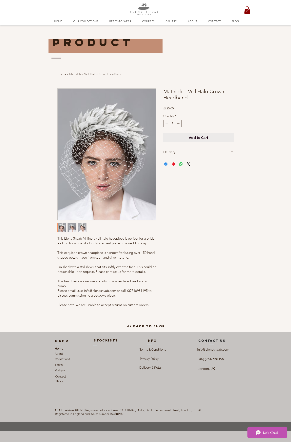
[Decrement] (166, 123)
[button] (247, 10)
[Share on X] (188, 164)
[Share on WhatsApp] (181, 164)
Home (61, 74)
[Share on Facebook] (166, 164)
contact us (113, 272)
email (72, 291)
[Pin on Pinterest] (173, 164)
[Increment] (178, 123)
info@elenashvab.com (213, 349)
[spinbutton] (172, 123)
